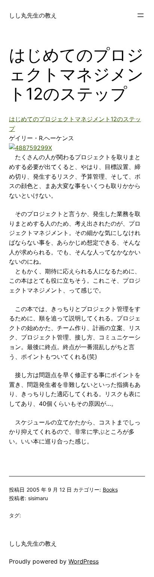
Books (110, 489)
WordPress (83, 561)
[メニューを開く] (140, 15)
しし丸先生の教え (33, 15)
